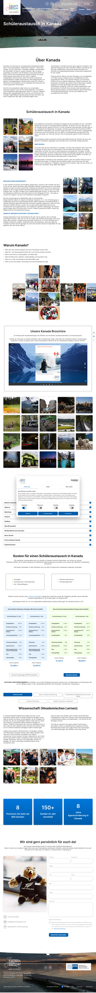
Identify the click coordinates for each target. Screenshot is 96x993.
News (89, 9)
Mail (50, 883)
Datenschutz (89, 986)
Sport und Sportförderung (48, 694)
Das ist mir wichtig (44, 8)
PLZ (50, 875)
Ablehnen (27, 513)
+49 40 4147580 (13, 917)
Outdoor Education (32, 701)
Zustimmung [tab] (27, 486)
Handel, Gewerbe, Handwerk (63, 701)
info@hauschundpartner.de (17, 922)
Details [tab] (48, 486)
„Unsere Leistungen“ (35, 596)
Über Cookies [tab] (69, 486)
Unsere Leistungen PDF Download (24, 675)
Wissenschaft (17, 694)
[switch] (40, 508)
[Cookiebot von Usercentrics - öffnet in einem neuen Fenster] (72, 480)
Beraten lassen (71, 675)
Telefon (51, 892)
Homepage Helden (69, 986)
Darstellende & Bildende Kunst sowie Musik (78, 695)
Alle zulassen (68, 513)
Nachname (74, 857)
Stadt (73, 875)
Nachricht (52, 901)
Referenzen (65, 9)
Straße (51, 866)
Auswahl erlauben (48, 513)
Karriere (82, 9)
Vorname (51, 857)
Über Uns (72, 9)
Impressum (80, 986)
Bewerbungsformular (70, 4)
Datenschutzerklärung (59, 928)
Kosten (56, 9)
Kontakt (87, 4)
